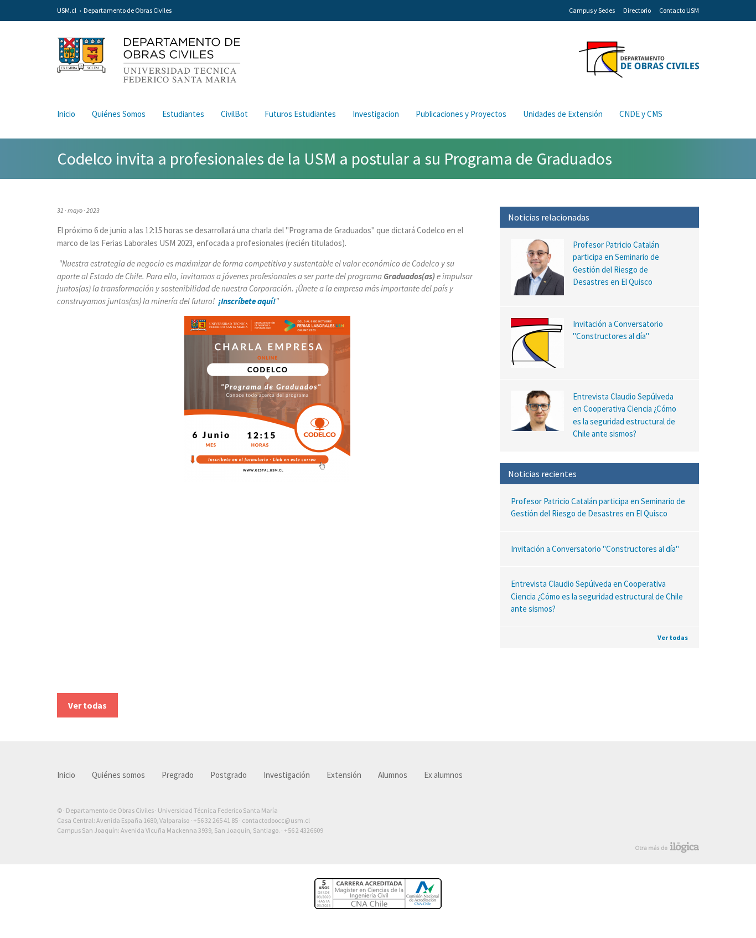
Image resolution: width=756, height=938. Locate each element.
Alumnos (392, 775)
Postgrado (228, 775)
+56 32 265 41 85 (215, 820)
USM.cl (66, 10)
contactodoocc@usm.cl (276, 820)
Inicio (66, 114)
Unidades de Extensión (563, 114)
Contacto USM (679, 10)
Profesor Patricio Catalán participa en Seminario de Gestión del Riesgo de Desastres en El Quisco (598, 507)
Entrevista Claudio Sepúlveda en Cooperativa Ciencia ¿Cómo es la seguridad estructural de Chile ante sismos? (597, 596)
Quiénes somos (118, 775)
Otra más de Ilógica (667, 847)
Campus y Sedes (592, 10)
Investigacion (376, 114)
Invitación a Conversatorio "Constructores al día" (595, 549)
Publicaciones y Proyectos (461, 114)
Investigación (286, 775)
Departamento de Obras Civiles (128, 10)
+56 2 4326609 (303, 830)
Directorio (637, 10)
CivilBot (234, 114)
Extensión (344, 775)
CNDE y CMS (640, 114)
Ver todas (672, 637)
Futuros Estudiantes (300, 114)
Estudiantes (183, 114)
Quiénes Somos (119, 114)
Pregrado (178, 775)
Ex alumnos (443, 775)
